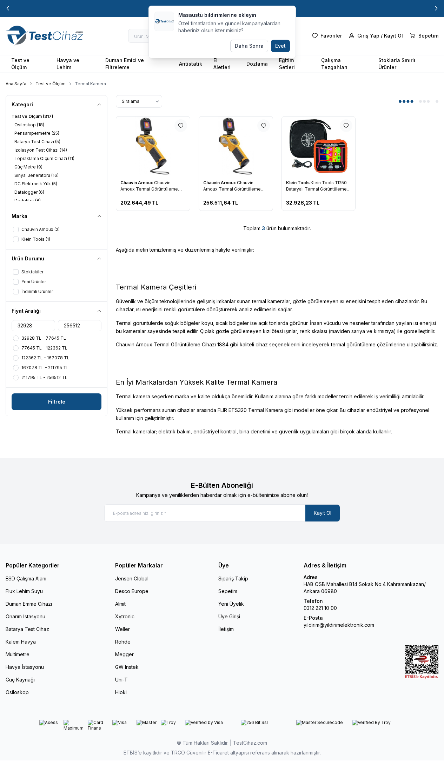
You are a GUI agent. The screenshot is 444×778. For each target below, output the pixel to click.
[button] (8, 8)
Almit (120, 604)
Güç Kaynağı (20, 680)
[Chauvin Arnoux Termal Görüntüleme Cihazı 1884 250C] (153, 146)
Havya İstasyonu (25, 667)
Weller (122, 629)
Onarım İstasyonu (25, 616)
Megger (124, 654)
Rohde (123, 642)
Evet (280, 46)
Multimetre (17, 654)
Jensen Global (131, 578)
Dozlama (257, 64)
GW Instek (127, 667)
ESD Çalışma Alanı (26, 578)
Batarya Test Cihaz (27, 629)
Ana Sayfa (16, 83)
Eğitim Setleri (287, 63)
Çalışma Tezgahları (334, 63)
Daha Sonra (249, 46)
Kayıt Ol (322, 513)
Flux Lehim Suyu (24, 591)
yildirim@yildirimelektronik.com (339, 625)
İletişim (226, 629)
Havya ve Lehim (68, 63)
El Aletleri (222, 63)
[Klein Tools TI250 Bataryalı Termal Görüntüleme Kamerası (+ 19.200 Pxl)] (319, 146)
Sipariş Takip (233, 578)
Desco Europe (131, 591)
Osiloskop (17, 692)
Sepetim (227, 591)
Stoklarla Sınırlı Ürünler (396, 63)
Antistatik (190, 64)
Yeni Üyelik (231, 604)
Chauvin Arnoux (137, 182)
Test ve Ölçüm (20, 63)
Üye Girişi (229, 616)
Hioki (121, 692)
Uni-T (121, 680)
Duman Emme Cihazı (29, 604)
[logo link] (48, 35)
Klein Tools (298, 182)
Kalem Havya (21, 642)
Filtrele (56, 402)
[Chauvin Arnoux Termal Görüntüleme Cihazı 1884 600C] (236, 146)
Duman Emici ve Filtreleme (124, 63)
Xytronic (124, 616)
